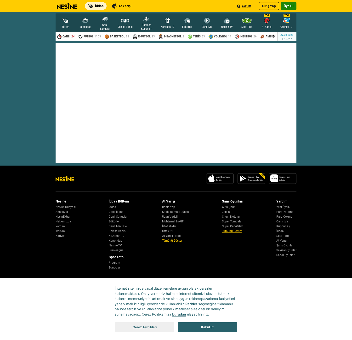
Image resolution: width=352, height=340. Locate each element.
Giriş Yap (269, 6)
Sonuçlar (114, 267)
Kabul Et (207, 327)
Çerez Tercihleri (145, 327)
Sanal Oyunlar (285, 255)
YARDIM (246, 6)
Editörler (114, 221)
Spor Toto (282, 236)
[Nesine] (66, 4)
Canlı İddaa (116, 212)
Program (114, 262)
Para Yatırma (285, 212)
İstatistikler (169, 226)
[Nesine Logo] (65, 178)
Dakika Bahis (117, 231)
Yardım (60, 226)
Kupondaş (115, 240)
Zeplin (226, 212)
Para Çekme (284, 216)
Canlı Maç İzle (118, 226)
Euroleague (116, 250)
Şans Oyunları (285, 245)
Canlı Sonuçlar (118, 216)
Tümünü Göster (172, 240)
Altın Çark (228, 207)
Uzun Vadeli (170, 216)
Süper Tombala (232, 221)
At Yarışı (281, 240)
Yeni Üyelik (283, 207)
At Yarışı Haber (172, 236)
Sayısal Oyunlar (286, 250)
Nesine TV (115, 245)
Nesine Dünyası (66, 207)
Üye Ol (289, 6)
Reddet (191, 304)
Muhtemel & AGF (173, 221)
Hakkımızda (63, 221)
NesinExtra (63, 216)
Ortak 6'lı (167, 231)
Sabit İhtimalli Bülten (175, 212)
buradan (179, 314)
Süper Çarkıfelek (232, 226)
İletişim (60, 231)
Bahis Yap (168, 207)
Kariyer (60, 236)
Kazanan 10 (117, 236)
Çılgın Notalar (231, 216)
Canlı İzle (282, 221)
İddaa (112, 207)
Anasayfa (62, 212)
